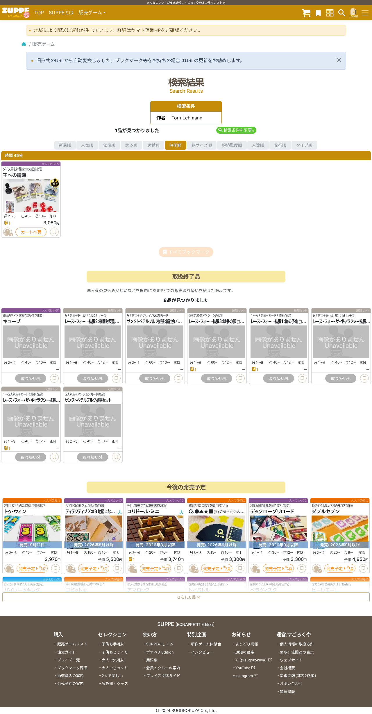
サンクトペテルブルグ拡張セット (88, 400)
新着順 (65, 145)
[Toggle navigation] (365, 13)
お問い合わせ (291, 683)
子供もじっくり (115, 652)
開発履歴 (287, 692)
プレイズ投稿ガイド (163, 676)
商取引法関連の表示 (297, 652)
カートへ (29, 232)
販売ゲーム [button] (90, 12)
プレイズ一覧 (68, 660)
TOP (39, 12)
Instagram (244, 676)
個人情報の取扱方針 (297, 644)
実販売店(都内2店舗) (298, 676)
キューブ (12, 321)
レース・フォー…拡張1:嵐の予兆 (274, 321)
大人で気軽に (113, 660)
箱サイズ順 (202, 145)
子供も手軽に (113, 644)
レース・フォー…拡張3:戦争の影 (212, 321)
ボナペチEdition (160, 652)
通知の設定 (244, 652)
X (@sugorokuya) (251, 660)
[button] (236, 130)
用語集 (152, 660)
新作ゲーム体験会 (206, 644)
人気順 (87, 145)
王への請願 (14, 175)
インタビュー (202, 652)
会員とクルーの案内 (163, 668)
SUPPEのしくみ (160, 644)
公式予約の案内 (70, 683)
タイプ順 (304, 145)
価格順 (109, 145)
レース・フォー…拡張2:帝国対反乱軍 (91, 321)
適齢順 (153, 145)
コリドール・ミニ (143, 511)
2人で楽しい (112, 676)
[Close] (339, 60)
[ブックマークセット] (318, 13)
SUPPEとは (61, 12)
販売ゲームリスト (72, 644)
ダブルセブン (325, 511)
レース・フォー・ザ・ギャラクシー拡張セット (34, 400)
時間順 (175, 145)
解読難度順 (232, 145)
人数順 (258, 145)
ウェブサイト (291, 660)
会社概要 (287, 668)
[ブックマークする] (54, 232)
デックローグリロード (272, 511)
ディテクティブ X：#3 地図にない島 (91, 511)
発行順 (280, 145)
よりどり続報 (246, 644)
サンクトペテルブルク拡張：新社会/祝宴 (155, 321)
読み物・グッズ (115, 683)
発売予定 (27, 568)
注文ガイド (66, 652)
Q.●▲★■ (201, 511)
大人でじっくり (115, 668)
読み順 (131, 145)
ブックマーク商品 (72, 668)
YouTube (242, 668)
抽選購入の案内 (70, 676)
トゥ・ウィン (15, 511)
